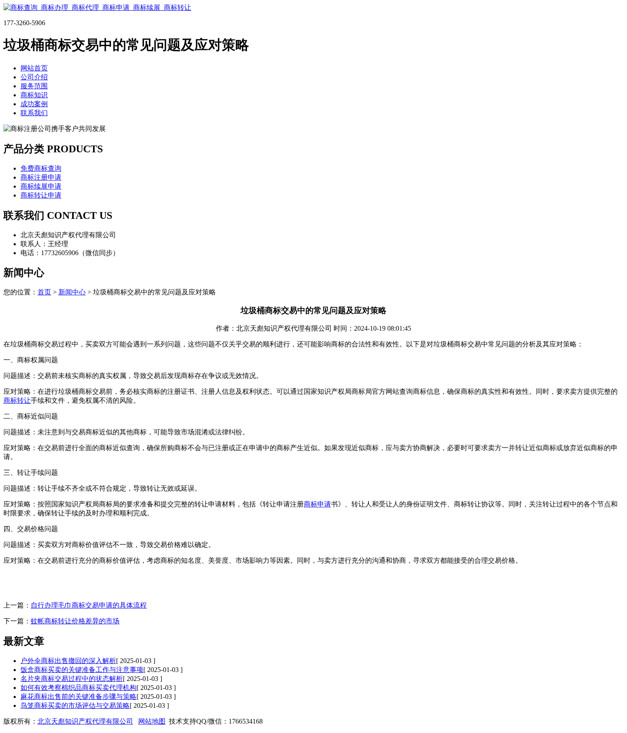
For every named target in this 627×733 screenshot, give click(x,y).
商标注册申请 (40, 177)
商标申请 (317, 504)
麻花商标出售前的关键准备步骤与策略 (78, 696)
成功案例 (34, 104)
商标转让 (17, 400)
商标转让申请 (40, 195)
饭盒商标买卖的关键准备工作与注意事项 (81, 669)
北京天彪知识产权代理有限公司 (85, 721)
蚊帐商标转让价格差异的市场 (75, 621)
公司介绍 (34, 77)
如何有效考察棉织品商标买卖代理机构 (78, 687)
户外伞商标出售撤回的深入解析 (68, 660)
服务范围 (34, 86)
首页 (44, 292)
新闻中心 (72, 292)
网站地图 (151, 721)
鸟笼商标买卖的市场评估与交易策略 (75, 705)
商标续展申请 (40, 186)
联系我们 (34, 112)
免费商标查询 (40, 168)
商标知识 (34, 95)
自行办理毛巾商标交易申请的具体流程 (89, 605)
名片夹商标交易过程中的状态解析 (71, 678)
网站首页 (34, 68)
